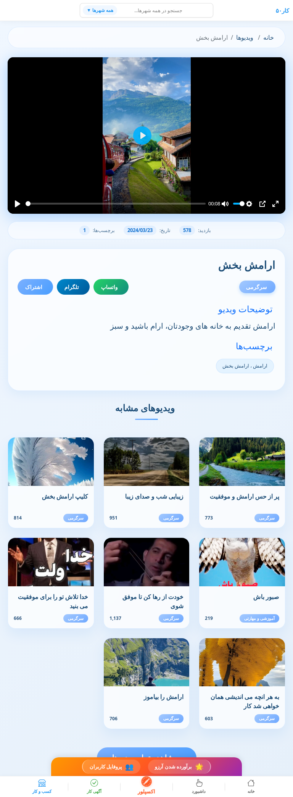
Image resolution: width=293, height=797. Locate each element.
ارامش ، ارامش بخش (244, 365)
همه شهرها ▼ (100, 10)
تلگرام (71, 286)
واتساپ (109, 286)
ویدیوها (244, 37)
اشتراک (33, 286)
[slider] (116, 203)
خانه (268, 37)
